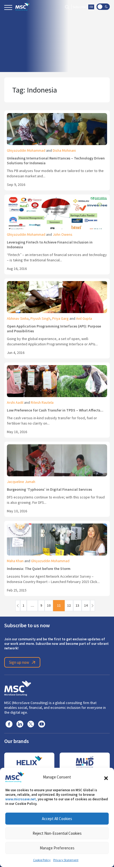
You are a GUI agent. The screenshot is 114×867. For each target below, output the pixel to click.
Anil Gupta (84, 318)
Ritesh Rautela (42, 402)
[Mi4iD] (85, 762)
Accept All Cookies (57, 818)
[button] (106, 777)
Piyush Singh (40, 318)
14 (86, 605)
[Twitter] (31, 724)
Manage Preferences (57, 847)
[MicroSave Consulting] (17, 687)
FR (91, 7)
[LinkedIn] (20, 724)
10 (49, 605)
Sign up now (19, 662)
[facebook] (9, 724)
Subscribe (79, 7)
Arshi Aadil (15, 402)
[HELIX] (29, 762)
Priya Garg (60, 318)
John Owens (62, 234)
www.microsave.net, (21, 799)
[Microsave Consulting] (22, 7)
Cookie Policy (42, 860)
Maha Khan (15, 560)
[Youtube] (41, 724)
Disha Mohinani (64, 150)
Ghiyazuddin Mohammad (26, 150)
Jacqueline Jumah (21, 481)
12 (69, 605)
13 (77, 605)
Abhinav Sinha (18, 318)
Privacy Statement (65, 860)
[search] (67, 6)
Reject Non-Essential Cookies (57, 833)
